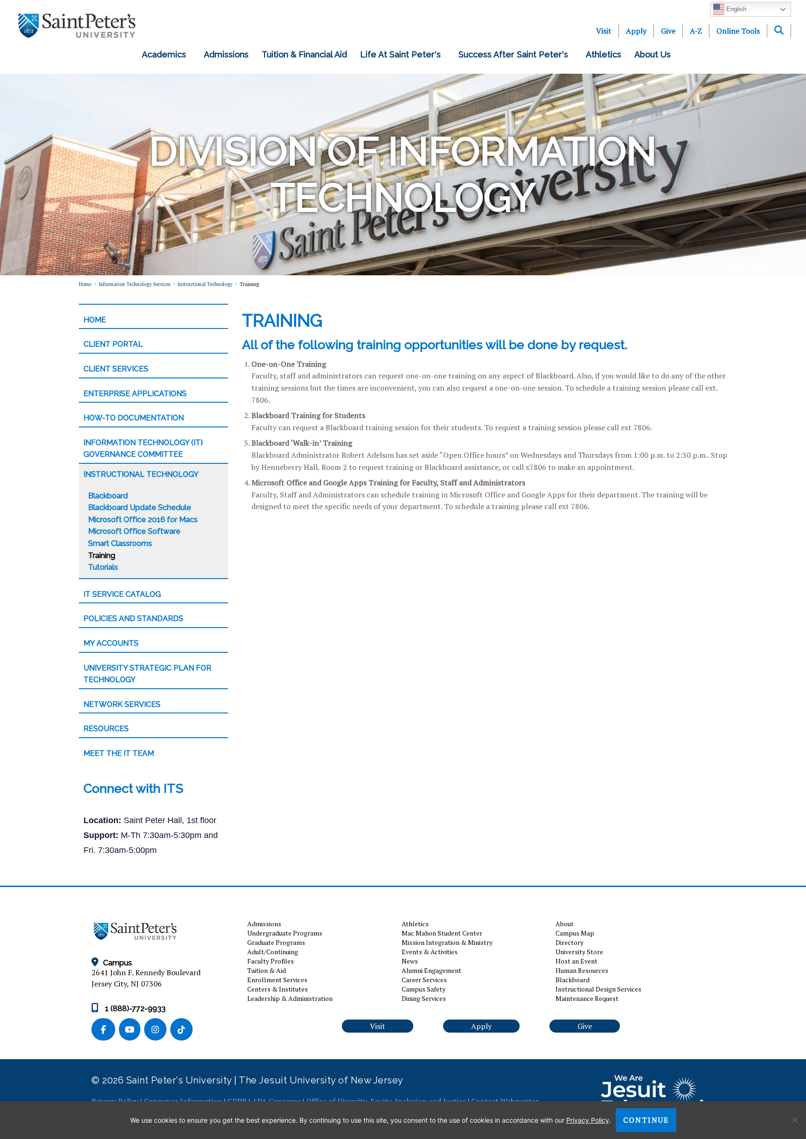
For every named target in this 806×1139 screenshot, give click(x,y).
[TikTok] (182, 1030)
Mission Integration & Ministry (447, 942)
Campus (117, 962)
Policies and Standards (133, 618)
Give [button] (584, 1026)
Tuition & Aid (266, 970)
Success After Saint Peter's (516, 54)
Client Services (115, 368)
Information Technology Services (134, 284)
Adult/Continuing (272, 951)
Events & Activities (430, 951)
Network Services (121, 704)
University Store (579, 951)
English (735, 9)
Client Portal (113, 344)
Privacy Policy (587, 1120)
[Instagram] (157, 1030)
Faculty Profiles (270, 961)
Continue (646, 1120)
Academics (166, 54)
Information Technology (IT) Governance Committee (143, 448)
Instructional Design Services (598, 989)
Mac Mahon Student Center (442, 933)
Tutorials (103, 567)
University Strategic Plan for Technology (147, 674)
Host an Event (577, 961)
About (565, 923)
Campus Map (575, 933)
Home (85, 284)
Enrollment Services (277, 979)
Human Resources (582, 970)
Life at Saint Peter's (402, 54)
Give (668, 31)
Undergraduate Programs (284, 933)
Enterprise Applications (135, 393)
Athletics (603, 54)
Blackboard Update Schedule (139, 507)
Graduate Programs (276, 942)
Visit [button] (377, 1026)
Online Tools (738, 31)
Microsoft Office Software (134, 531)
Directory (570, 942)
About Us (654, 54)
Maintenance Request (587, 998)
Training (101, 555)
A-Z (696, 31)
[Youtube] (131, 1030)
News (410, 961)
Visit (603, 31)
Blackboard (108, 495)
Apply (636, 31)
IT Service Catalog (122, 594)
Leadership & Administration (290, 998)
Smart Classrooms (120, 543)
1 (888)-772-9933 (134, 1008)
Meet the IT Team (118, 753)
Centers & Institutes (277, 989)
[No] (794, 1120)
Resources (106, 728)
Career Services (424, 979)
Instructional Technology (205, 284)
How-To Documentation (133, 417)
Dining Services (424, 998)
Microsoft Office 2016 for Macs (143, 519)
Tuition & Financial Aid (304, 54)
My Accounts (111, 643)
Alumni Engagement (431, 970)
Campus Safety (423, 989)
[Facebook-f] (105, 1030)
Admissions (226, 54)
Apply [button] (481, 1026)
